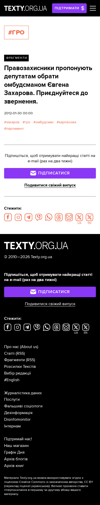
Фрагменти (16, 58)
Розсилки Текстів (20, 366)
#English (11, 379)
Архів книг (14, 465)
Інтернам (12, 426)
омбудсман (44, 122)
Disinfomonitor (17, 419)
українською (40, 486)
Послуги (12, 399)
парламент (15, 128)
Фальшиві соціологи (23, 406)
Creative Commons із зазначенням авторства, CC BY (56, 482)
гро (27, 122)
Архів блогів (16, 459)
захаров (12, 122)
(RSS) (20, 353)
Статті (9, 353)
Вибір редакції (17, 373)
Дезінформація (18, 412)
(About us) (29, 346)
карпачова (67, 122)
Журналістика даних (23, 393)
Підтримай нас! (18, 439)
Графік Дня (14, 452)
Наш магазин (16, 445)
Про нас (11, 346)
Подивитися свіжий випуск (50, 185)
